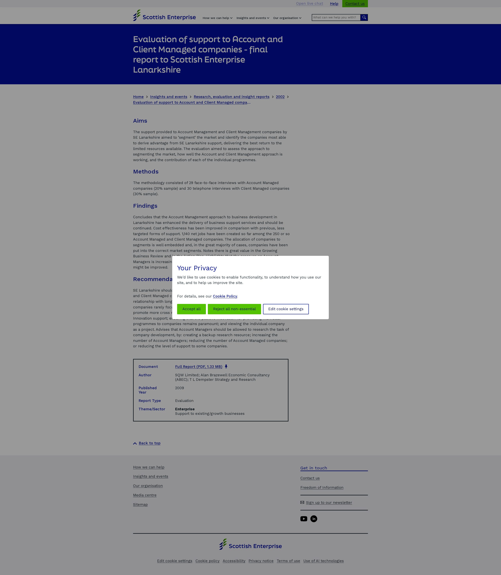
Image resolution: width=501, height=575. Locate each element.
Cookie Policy (225, 296)
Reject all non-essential (234, 309)
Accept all (191, 309)
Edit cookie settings (286, 309)
